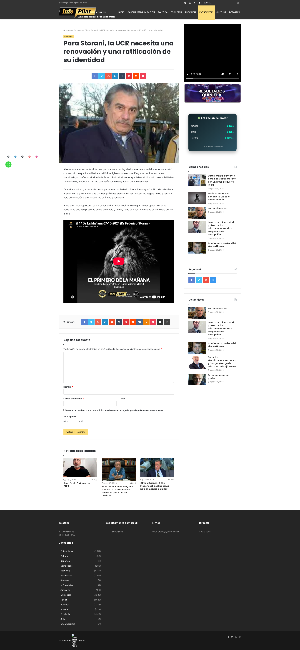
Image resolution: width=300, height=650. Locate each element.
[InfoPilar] (87, 12)
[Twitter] (194, 2)
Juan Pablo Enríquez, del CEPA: (77, 485)
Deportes (234, 12)
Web (123, 398)
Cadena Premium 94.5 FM (141, 12)
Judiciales (65, 590)
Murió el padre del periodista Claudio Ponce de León (219, 196)
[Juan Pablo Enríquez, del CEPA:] (80, 467)
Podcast (64, 604)
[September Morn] (197, 213)
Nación (64, 599)
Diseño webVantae (72, 640)
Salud (63, 619)
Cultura (221, 12)
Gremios (64, 580)
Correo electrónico (73, 398)
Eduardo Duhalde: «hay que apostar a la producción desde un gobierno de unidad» (117, 491)
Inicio (121, 12)
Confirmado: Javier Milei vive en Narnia (222, 245)
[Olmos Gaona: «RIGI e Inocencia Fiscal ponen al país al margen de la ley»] (157, 467)
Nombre (68, 387)
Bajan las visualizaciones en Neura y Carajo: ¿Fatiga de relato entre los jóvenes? (222, 362)
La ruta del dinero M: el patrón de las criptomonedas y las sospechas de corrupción (221, 228)
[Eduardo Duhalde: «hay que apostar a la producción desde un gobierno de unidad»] (119, 469)
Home (68, 30)
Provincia (190, 12)
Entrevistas (206, 12)
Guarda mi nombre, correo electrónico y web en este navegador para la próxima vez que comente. (115, 410)
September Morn (217, 208)
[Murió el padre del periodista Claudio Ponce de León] (197, 198)
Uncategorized (67, 624)
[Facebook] (199, 2)
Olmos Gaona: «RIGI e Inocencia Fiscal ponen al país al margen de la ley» (154, 486)
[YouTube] (190, 2)
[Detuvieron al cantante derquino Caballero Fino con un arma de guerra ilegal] (197, 180)
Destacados (66, 566)
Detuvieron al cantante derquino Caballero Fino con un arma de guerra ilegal (222, 180)
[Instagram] (185, 2)
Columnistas (66, 551)
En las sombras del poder (218, 377)
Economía (176, 12)
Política (163, 12)
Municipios (65, 595)
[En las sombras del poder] (197, 379)
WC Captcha (69, 416)
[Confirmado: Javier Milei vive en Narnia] (197, 248)
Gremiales (68, 585)
